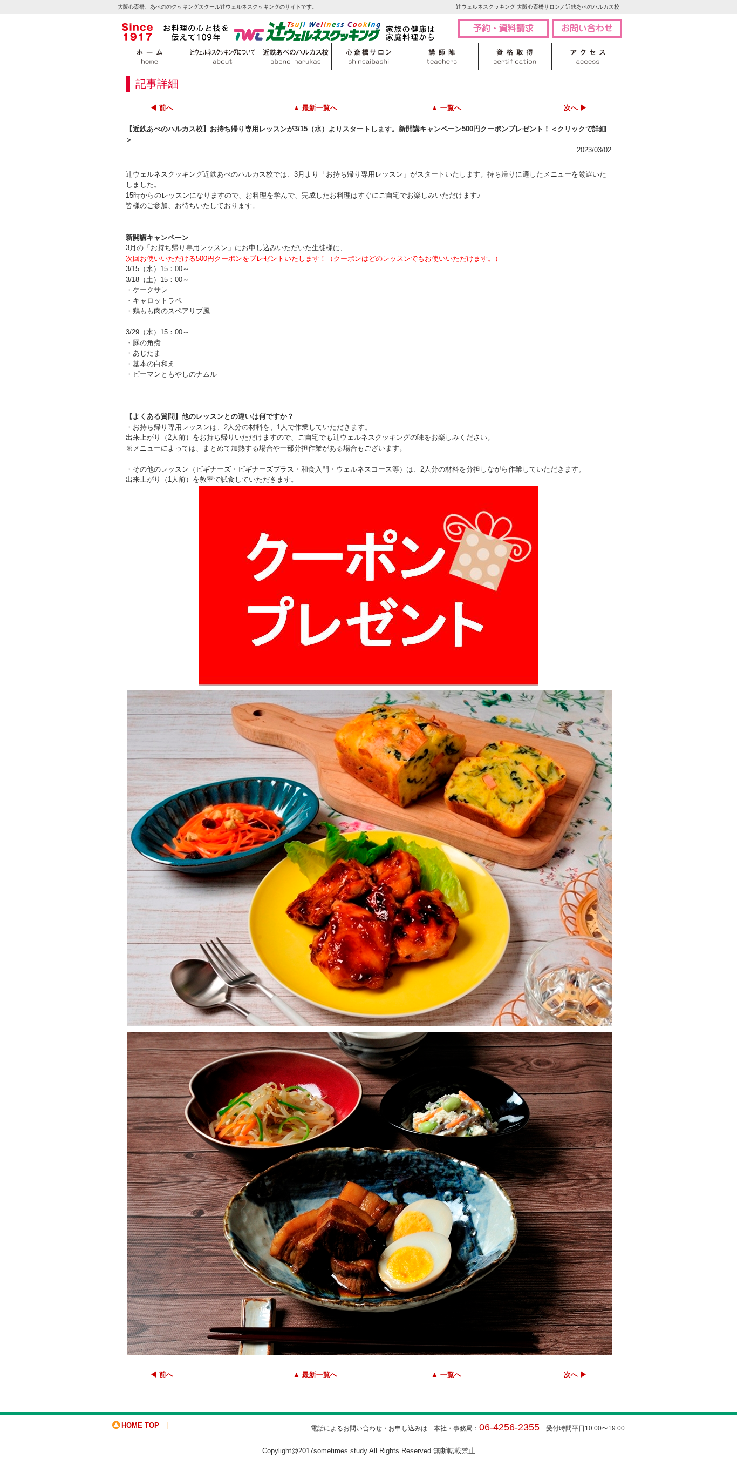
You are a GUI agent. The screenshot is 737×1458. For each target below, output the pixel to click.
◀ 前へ (161, 108)
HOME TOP (140, 1425)
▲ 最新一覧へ (315, 108)
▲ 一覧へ (446, 108)
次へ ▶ (575, 108)
